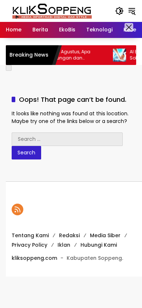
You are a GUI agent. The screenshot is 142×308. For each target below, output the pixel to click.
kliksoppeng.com (34, 258)
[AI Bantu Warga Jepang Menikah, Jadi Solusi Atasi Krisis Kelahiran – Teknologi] (115, 55)
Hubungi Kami (98, 245)
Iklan (64, 245)
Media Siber (105, 235)
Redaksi (69, 235)
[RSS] (17, 209)
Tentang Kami (30, 235)
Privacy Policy (29, 245)
